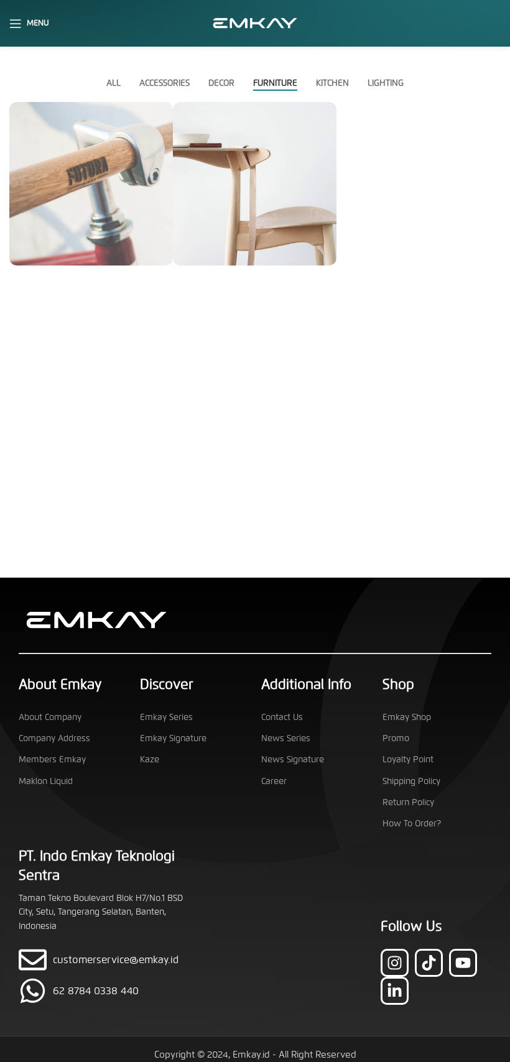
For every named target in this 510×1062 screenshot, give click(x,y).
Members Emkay (52, 759)
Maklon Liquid (46, 781)
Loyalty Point (408, 759)
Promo (395, 738)
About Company (50, 717)
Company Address (54, 738)
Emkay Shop (406, 717)
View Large (162, 113)
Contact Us (282, 717)
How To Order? (411, 823)
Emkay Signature (173, 738)
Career (274, 781)
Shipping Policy (411, 781)
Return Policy (408, 802)
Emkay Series (166, 717)
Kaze (149, 759)
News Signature (292, 759)
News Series (285, 738)
